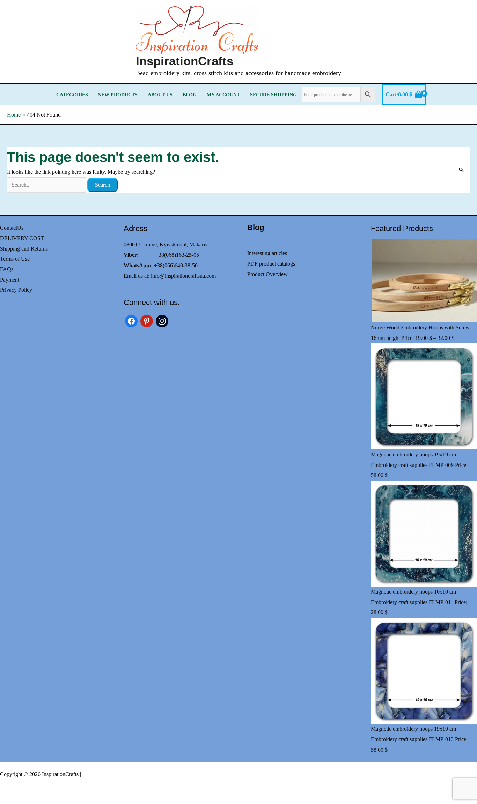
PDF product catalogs (271, 264)
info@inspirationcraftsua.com (183, 276)
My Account (223, 94)
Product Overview (267, 274)
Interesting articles (267, 253)
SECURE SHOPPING (273, 94)
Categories (72, 94)
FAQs (6, 269)
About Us (160, 94)
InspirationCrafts (184, 61)
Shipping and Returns (24, 249)
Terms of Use (15, 259)
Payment (9, 280)
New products (118, 94)
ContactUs (11, 228)
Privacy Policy (16, 290)
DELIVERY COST (22, 238)
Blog (190, 94)
